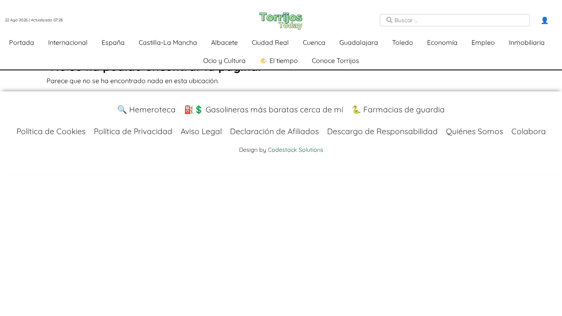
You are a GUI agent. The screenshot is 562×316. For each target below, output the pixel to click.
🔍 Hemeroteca (146, 109)
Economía (442, 42)
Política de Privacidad (133, 131)
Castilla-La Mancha (168, 42)
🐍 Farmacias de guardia (398, 109)
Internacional (68, 42)
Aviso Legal (201, 131)
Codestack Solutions (295, 149)
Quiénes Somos (474, 131)
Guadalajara (358, 42)
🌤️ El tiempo (279, 60)
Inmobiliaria (527, 42)
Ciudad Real (270, 42)
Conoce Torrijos (335, 60)
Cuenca (314, 42)
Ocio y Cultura (224, 60)
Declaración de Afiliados (274, 131)
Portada (21, 42)
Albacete (224, 42)
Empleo (483, 42)
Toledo (402, 42)
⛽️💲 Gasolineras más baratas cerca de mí (263, 109)
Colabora (528, 131)
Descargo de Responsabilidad (382, 131)
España (113, 42)
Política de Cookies (51, 131)
